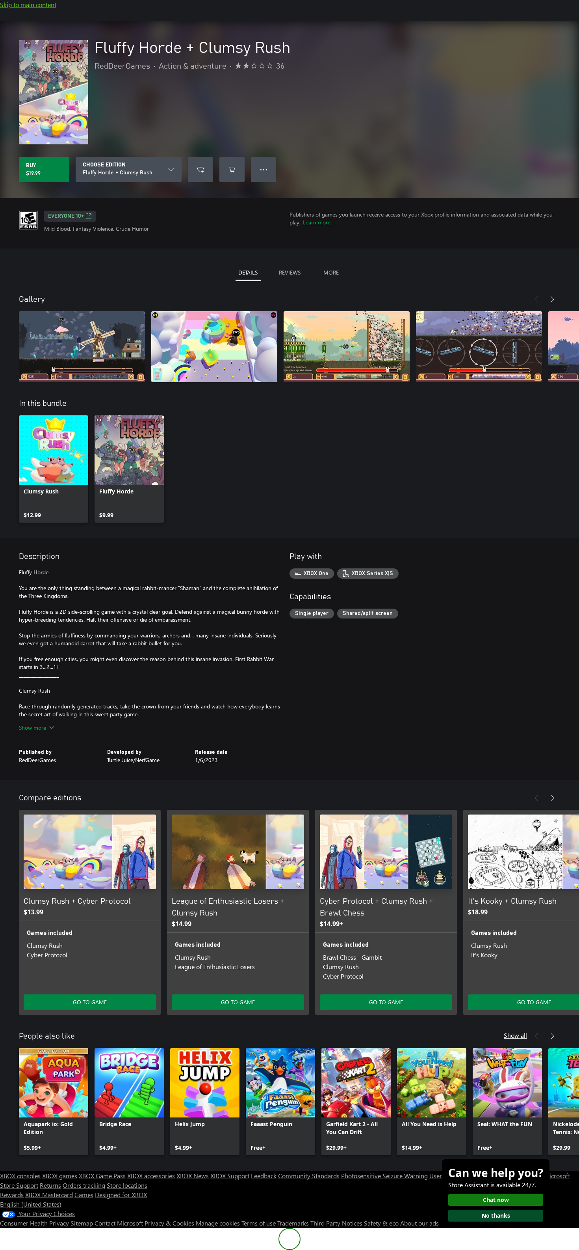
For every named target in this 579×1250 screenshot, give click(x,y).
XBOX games (59, 1176)
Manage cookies (218, 1223)
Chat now (496, 1199)
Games (83, 1194)
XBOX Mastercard (49, 1194)
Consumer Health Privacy (34, 1223)
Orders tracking (84, 1185)
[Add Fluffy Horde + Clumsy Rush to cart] (232, 169)
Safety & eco (381, 1223)
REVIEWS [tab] (290, 272)
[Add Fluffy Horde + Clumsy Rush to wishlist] (200, 169)
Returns (50, 1185)
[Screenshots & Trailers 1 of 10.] (82, 346)
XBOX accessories (151, 1176)
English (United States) (30, 1204)
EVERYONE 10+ (66, 216)
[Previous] (536, 299)
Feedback (264, 1176)
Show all (515, 1035)
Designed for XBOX (121, 1194)
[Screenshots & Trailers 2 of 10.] (214, 346)
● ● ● (263, 169)
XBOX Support (229, 1176)
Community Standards (309, 1176)
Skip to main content (28, 4)
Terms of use (258, 1223)
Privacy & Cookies (169, 1223)
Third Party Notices (336, 1223)
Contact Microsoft (119, 1223)
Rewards (12, 1194)
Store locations (127, 1185)
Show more (32, 727)
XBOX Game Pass (102, 1176)
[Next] (552, 299)
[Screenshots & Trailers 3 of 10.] (347, 346)
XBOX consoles (20, 1176)
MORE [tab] (331, 272)
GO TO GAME (90, 1002)
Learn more (316, 222)
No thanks (496, 1215)
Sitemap (82, 1223)
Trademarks (293, 1223)
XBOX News (192, 1176)
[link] (53, 469)
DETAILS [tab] (248, 272)
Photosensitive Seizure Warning (384, 1176)
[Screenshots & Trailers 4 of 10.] (479, 346)
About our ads (419, 1223)
